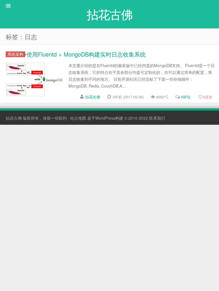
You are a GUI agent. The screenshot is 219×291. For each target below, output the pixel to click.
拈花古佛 (92, 96)
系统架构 (15, 54)
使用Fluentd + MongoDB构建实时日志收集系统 (86, 54)
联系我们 (157, 118)
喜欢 (207, 96)
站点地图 (78, 118)
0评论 (185, 96)
